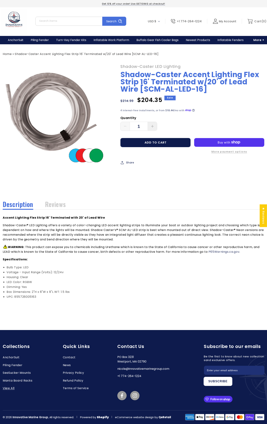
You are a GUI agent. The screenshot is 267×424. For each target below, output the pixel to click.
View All (9, 388)
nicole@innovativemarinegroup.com (143, 369)
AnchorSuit (11, 357)
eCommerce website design (135, 417)
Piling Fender (12, 365)
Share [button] (130, 162)
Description (18, 204)
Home (7, 54)
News (67, 365)
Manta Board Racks (18, 380)
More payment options (229, 151)
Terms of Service (76, 388)
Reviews (55, 204)
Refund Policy (73, 380)
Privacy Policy (73, 373)
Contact (69, 357)
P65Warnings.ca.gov (224, 252)
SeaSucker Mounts (17, 373)
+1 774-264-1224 (189, 21)
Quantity (128, 117)
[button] (256, 21)
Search (111, 21)
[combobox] (80, 21)
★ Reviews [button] (263, 215)
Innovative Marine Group (30, 417)
